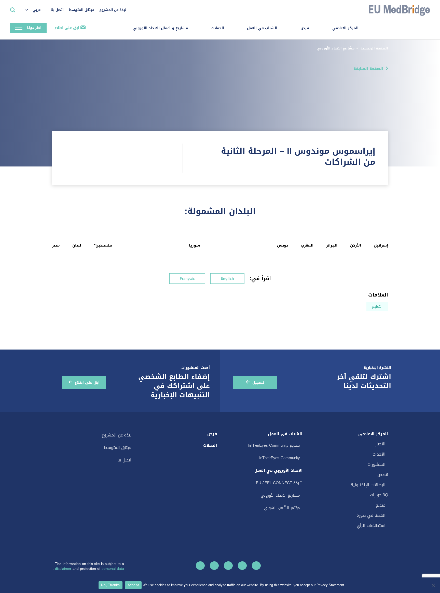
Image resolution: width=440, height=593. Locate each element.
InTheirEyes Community (279, 457)
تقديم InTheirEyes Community (274, 445)
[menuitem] (35, 10)
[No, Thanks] (433, 585)
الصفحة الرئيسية (374, 48)
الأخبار (380, 444)
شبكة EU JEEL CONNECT (279, 482)
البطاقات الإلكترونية (368, 485)
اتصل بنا (57, 10)
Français (187, 278)
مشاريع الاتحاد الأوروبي (335, 48)
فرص (304, 28)
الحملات (217, 28)
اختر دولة (34, 27)
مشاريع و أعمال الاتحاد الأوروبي (160, 28)
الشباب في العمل (262, 28)
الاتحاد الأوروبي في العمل (278, 470)
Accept (133, 585)
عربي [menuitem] (36, 10)
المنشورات (376, 464)
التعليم (377, 306)
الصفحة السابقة (368, 68)
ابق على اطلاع (66, 27)
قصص (382, 475)
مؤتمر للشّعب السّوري (282, 507)
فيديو (381, 505)
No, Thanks (110, 585)
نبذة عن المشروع (112, 10)
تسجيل (258, 382)
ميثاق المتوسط (81, 10)
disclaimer (64, 568)
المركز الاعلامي (345, 28)
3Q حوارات (379, 495)
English (227, 278)
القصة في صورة (371, 515)
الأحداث (379, 454)
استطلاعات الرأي (371, 526)
